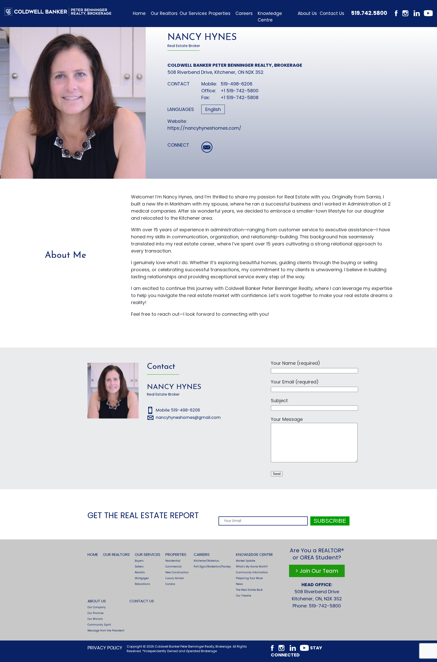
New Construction (177, 572)
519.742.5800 (369, 13)
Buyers (139, 561)
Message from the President (106, 630)
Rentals (140, 572)
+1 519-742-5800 (239, 90)
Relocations (142, 584)
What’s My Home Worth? (252, 566)
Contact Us (332, 13)
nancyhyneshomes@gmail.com (188, 417)
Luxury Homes (174, 578)
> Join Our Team (316, 571)
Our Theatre (243, 596)
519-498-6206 (236, 84)
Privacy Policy (105, 648)
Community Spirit (99, 625)
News (239, 584)
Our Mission (95, 619)
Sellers (139, 566)
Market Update (245, 561)
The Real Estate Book (249, 590)
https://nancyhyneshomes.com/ (204, 128)
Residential (172, 561)
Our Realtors (164, 13)
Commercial (173, 566)
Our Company (97, 607)
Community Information (252, 572)
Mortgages (142, 578)
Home (139, 13)
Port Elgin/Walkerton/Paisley (212, 566)
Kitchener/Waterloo (206, 561)
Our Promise (95, 613)
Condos (170, 584)
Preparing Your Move (249, 578)
